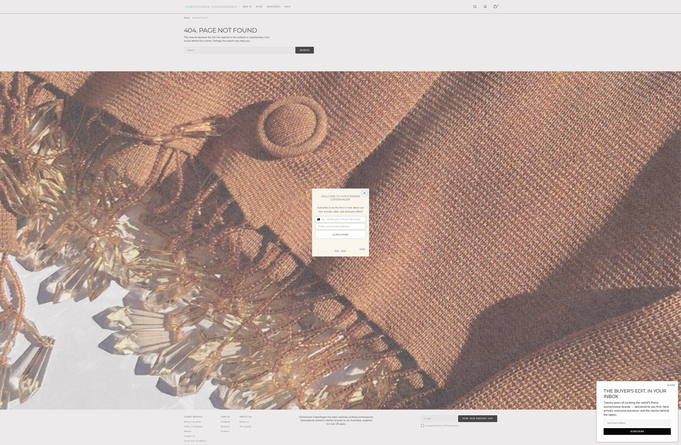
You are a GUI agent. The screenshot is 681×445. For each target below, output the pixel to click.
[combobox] (320, 219)
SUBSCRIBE (340, 234)
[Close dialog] (364, 193)
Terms (343, 250)
